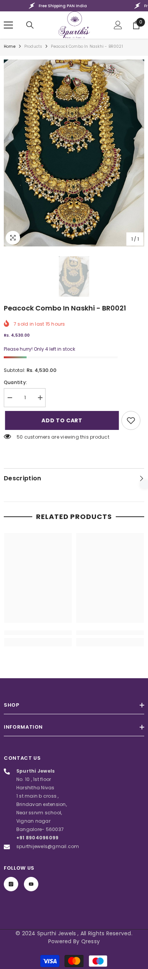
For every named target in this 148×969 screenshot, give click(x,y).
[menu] (8, 25)
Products (33, 46)
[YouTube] (31, 884)
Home (10, 46)
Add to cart (58, 420)
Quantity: (15, 382)
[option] (74, 153)
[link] (130, 420)
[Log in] (118, 25)
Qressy (90, 941)
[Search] (30, 25)
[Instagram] (11, 884)
